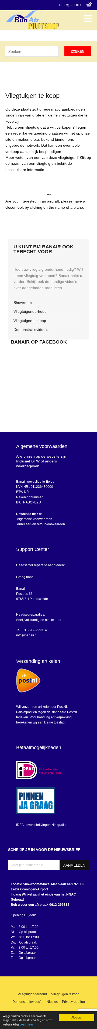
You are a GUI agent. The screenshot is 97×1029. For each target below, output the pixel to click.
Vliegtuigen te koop (29, 320)
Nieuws (52, 1002)
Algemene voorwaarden (34, 519)
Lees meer (26, 1024)
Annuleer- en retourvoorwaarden (40, 524)
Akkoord (76, 1017)
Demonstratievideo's (30, 329)
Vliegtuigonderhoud (30, 311)
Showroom (22, 302)
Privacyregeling (73, 1002)
